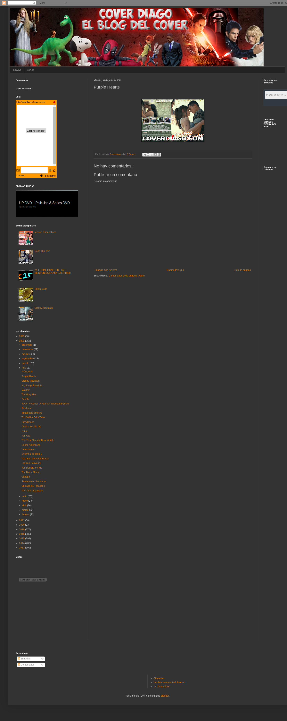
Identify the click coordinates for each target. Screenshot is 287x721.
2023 (22, 336)
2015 (22, 538)
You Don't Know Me (31, 467)
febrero (26, 514)
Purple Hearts (28, 376)
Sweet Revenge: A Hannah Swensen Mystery (45, 403)
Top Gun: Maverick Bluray (35, 458)
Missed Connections (45, 232)
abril (24, 505)
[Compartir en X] (152, 155)
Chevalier (158, 678)
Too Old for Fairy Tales (33, 417)
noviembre (28, 349)
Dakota (25, 399)
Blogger (165, 695)
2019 (22, 529)
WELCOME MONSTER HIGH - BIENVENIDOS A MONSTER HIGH (53, 271)
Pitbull (24, 431)
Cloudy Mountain (44, 308)
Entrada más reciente (106, 270)
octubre (26, 354)
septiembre (28, 358)
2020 (22, 524)
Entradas (25, 658)
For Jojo (25, 435)
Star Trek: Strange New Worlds (37, 440)
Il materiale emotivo (31, 412)
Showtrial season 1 (31, 454)
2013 (22, 547)
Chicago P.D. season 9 (33, 486)
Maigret (25, 390)
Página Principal (175, 270)
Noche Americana (30, 445)
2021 (22, 520)
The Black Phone (30, 472)
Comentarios (27, 664)
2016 (22, 534)
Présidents (27, 371)
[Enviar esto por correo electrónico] (144, 155)
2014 (22, 543)
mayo (25, 500)
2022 (22, 341)
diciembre (27, 345)
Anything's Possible (31, 385)
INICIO (16, 69)
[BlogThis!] (148, 155)
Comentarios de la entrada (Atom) (127, 275)
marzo (25, 510)
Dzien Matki (41, 289)
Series (30, 69)
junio (25, 496)
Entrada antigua (242, 270)
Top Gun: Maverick (31, 463)
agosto (26, 363)
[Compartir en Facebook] (155, 155)
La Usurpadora (161, 686)
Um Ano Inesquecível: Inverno (169, 682)
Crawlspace (27, 422)
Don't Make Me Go (31, 426)
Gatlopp (25, 476)
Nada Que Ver (42, 251)
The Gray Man (29, 394)
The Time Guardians (32, 490)
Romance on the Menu (33, 481)
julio (24, 367)
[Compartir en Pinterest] (159, 155)
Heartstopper (28, 449)
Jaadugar (26, 408)
